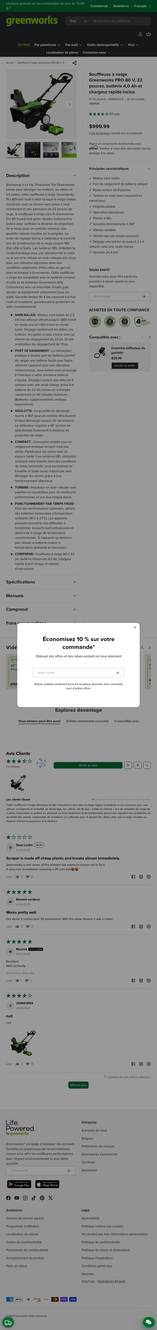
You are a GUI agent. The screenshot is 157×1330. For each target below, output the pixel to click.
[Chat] (148, 1322)
